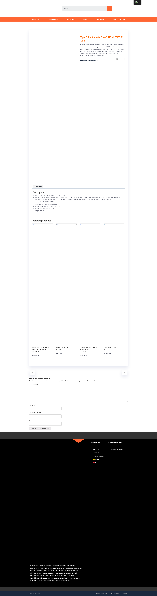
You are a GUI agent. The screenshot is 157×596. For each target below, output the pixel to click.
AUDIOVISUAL (53, 19)
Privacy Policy (115, 594)
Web (30, 420)
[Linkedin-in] (127, 8)
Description (38, 186)
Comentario (34, 384)
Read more (35, 355)
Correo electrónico (36, 412)
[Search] (109, 8)
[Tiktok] (120, 8)
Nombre (32, 405)
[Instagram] (124, 8)
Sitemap (125, 594)
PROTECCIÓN (100, 19)
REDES (85, 19)
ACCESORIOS (36, 19)
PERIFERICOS (70, 19)
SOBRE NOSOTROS (119, 19)
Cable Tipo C (96, 60)
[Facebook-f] (114, 8)
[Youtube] (117, 8)
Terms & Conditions (101, 594)
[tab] (38, 187)
